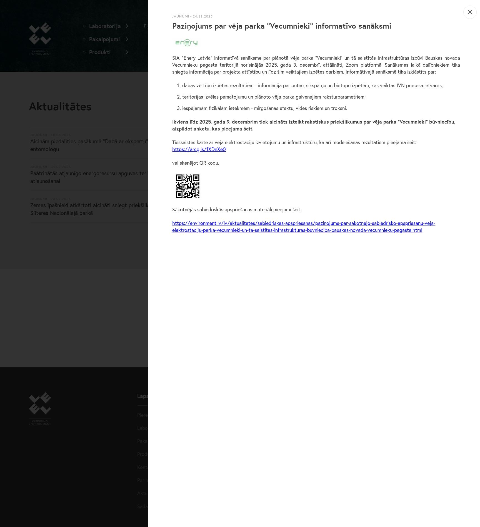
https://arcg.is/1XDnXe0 (199, 149)
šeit (248, 128)
